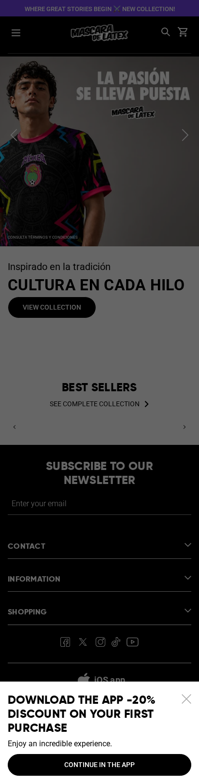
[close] (186, 699)
